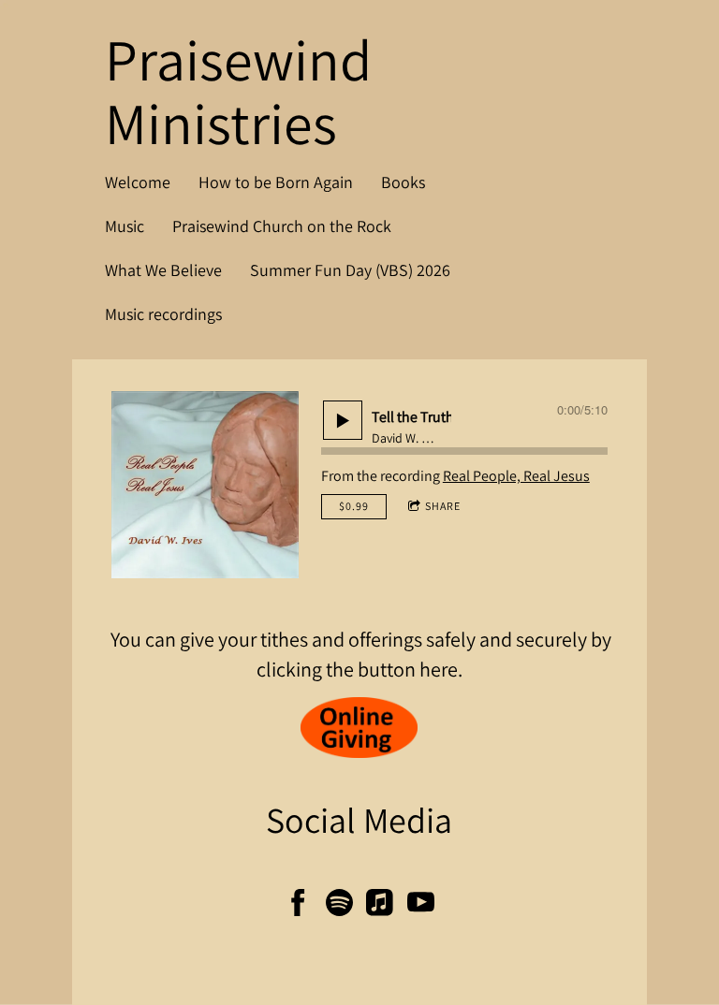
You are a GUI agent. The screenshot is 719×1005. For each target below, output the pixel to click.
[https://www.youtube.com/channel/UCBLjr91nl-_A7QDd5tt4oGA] (420, 906)
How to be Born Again (275, 182)
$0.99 (354, 506)
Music (124, 226)
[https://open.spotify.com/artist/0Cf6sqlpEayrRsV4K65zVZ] (339, 906)
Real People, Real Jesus (516, 476)
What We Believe (163, 270)
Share (443, 506)
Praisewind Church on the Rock (281, 226)
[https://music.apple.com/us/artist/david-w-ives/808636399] (379, 906)
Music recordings (163, 314)
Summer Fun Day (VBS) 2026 (350, 270)
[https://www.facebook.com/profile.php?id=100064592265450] (298, 906)
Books (403, 182)
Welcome (137, 182)
